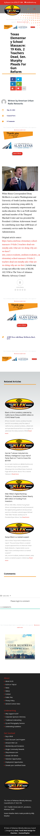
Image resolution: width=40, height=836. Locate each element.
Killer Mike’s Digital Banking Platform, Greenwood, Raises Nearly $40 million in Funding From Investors (19, 497)
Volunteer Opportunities (13, 759)
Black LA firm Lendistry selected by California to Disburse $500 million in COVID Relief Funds (19, 415)
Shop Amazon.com (11, 752)
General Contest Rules (12, 704)
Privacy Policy (9, 701)
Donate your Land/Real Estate (15, 765)
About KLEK (9, 681)
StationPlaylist (24, 833)
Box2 (33, 337)
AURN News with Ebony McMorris (19, 337)
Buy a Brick (9, 736)
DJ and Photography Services (15, 723)
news (8, 338)
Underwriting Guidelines (13, 727)
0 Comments (11, 121)
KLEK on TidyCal (10, 684)
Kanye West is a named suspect (17, 537)
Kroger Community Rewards (14, 749)
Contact (8, 694)
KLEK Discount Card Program (15, 740)
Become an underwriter (23, 22)
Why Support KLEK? (11, 714)
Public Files (9, 697)
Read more (15, 474)
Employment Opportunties (14, 762)
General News (11, 116)
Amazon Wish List (11, 743)
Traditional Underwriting (13, 720)
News (7, 688)
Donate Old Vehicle (11, 756)
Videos (7, 691)
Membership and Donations (14, 746)
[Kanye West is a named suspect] (19, 534)
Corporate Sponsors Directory (15, 717)
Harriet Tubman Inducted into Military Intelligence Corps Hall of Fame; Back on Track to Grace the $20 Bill (18, 457)
